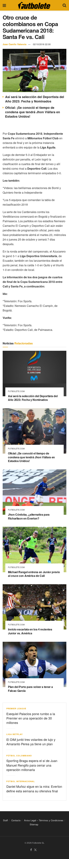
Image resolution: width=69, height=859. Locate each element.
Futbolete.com (16, 391)
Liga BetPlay (14, 734)
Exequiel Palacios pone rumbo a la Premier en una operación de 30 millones (30, 718)
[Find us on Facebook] (31, 850)
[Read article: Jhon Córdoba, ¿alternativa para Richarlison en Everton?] (34, 492)
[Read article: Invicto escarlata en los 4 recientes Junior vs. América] (34, 607)
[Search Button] (64, 5)
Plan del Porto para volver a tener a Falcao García (30, 689)
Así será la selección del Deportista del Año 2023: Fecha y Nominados (34, 99)
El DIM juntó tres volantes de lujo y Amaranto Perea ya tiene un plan (30, 741)
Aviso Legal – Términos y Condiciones (43, 820)
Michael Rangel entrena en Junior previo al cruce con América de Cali (34, 574)
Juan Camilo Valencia (14, 44)
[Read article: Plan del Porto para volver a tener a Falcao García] (34, 664)
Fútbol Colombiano (19, 755)
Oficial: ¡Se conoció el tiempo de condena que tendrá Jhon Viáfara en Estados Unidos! (32, 112)
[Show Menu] (4, 5)
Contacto (16, 820)
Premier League (16, 708)
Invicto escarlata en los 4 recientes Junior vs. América (30, 631)
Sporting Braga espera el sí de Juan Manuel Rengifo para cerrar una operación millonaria (31, 765)
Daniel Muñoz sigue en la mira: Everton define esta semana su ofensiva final (34, 788)
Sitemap (34, 824)
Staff (5, 820)
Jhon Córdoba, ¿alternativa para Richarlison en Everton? (29, 516)
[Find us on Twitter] (35, 850)
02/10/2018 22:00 (42, 44)
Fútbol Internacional (20, 781)
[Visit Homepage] (34, 5)
